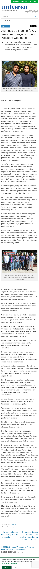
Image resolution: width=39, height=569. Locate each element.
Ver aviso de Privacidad (9, 563)
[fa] (18, 552)
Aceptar (6, 567)
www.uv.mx (21, 549)
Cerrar (15, 567)
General (6, 26)
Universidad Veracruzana (24, 1)
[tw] (22, 552)
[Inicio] (14, 10)
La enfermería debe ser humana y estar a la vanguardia (10, 534)
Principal (12, 527)
